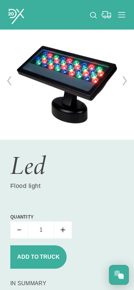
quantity (22, 217)
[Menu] (121, 14)
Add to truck (38, 257)
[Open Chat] (119, 275)
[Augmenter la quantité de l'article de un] (63, 229)
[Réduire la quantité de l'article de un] (19, 229)
